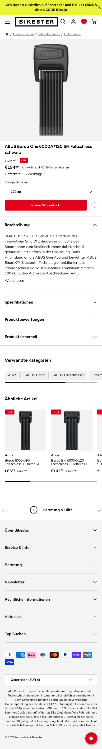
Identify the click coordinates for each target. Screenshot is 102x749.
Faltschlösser (72, 34)
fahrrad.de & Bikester (29, 737)
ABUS (12, 375)
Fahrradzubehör (23, 34)
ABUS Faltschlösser (69, 375)
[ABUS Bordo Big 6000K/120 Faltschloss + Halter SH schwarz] (72, 430)
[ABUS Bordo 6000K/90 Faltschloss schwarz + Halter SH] (25, 430)
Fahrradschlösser (49, 34)
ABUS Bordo (35, 375)
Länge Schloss (16, 182)
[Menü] (7, 22)
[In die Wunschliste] (92, 205)
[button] (84, 22)
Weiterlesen (14, 280)
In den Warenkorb (45, 205)
